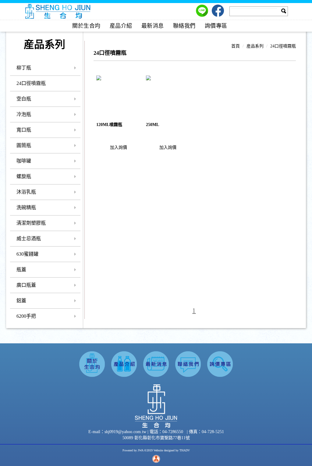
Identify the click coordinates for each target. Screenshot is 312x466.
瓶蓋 (21, 269)
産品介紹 (121, 26)
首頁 (235, 46)
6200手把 (26, 316)
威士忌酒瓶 (28, 238)
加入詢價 (118, 147)
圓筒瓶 (23, 145)
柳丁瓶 (23, 67)
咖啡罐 (23, 160)
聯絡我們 (184, 26)
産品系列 (255, 46)
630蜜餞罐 (27, 254)
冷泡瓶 (23, 114)
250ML (152, 124)
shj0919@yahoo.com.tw (126, 431)
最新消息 (152, 26)
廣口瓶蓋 (26, 285)
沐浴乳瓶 (26, 191)
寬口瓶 (23, 129)
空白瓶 (23, 98)
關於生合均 (86, 26)
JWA (140, 450)
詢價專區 (216, 26)
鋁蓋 (21, 300)
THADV (184, 450)
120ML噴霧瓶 (109, 124)
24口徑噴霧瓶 (31, 83)
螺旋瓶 (23, 176)
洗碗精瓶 (26, 207)
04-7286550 (172, 431)
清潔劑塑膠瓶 (31, 223)
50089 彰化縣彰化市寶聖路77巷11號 (156, 438)
